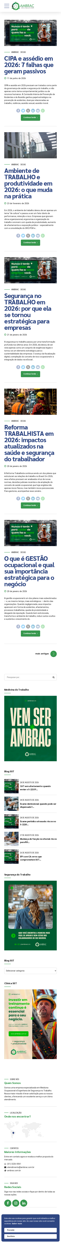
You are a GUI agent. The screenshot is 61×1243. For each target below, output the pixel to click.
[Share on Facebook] (18, 111)
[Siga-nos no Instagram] (15, 1203)
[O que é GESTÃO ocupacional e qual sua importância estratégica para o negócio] (30, 533)
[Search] (53, 677)
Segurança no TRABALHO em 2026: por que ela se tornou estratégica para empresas (27, 311)
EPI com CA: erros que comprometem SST (31, 858)
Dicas (23, 52)
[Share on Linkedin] (33, 111)
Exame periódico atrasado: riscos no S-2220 (38, 823)
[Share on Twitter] (23, 111)
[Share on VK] (38, 111)
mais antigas (42, 653)
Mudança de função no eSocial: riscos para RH (38, 840)
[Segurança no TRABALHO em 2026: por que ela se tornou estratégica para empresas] (30, 270)
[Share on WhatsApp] (43, 111)
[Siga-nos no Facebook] (7, 1203)
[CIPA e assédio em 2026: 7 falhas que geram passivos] (30, 33)
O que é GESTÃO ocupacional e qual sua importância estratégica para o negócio (29, 571)
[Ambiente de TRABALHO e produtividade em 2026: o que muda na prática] (30, 145)
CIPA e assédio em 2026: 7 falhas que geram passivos (28, 64)
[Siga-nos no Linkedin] (23, 1203)
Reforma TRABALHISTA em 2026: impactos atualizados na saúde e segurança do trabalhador (29, 443)
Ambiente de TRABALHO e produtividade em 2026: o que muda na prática (28, 183)
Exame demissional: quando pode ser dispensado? (38, 805)
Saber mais (17, 1224)
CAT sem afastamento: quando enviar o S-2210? (35, 788)
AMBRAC (15, 52)
